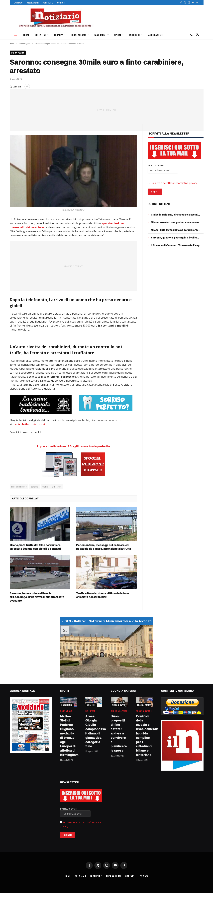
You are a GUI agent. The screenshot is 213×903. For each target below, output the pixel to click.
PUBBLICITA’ (48, 2)
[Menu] (16, 35)
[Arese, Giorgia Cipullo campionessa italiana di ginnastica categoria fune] (93, 702)
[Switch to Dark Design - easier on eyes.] (197, 35)
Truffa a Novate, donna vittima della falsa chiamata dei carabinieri (102, 595)
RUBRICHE (134, 35)
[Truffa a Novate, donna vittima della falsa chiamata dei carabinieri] (106, 572)
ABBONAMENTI (33, 2)
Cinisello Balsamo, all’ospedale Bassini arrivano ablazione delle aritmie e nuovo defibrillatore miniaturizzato (174, 214)
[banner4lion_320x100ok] (41, 404)
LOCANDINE (96, 876)
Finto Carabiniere (19, 486)
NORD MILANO (78, 35)
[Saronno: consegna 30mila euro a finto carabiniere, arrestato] (73, 171)
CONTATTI (61, 2)
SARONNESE (100, 35)
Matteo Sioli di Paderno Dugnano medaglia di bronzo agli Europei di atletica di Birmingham (68, 735)
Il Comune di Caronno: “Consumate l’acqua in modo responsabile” (176, 245)
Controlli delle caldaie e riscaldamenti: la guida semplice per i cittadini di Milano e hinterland (144, 735)
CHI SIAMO (18, 2)
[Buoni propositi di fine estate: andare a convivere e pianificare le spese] (119, 702)
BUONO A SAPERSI (119, 705)
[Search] (192, 35)
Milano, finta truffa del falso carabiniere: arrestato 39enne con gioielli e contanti (36, 547)
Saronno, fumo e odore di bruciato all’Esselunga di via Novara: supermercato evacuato (37, 597)
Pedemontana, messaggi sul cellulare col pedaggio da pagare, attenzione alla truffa (103, 547)
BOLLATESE (40, 35)
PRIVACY (143, 876)
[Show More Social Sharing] (27, 86)
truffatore (56, 486)
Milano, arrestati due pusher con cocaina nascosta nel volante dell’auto (175, 222)
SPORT (117, 35)
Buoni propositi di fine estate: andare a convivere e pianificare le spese (119, 733)
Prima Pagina (17, 52)
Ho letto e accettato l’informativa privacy (173, 183)
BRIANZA (58, 35)
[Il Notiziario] (55, 18)
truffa (45, 486)
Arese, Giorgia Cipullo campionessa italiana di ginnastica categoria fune (93, 731)
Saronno (34, 486)
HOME (26, 35)
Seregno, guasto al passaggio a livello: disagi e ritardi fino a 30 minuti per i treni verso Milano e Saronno (175, 237)
